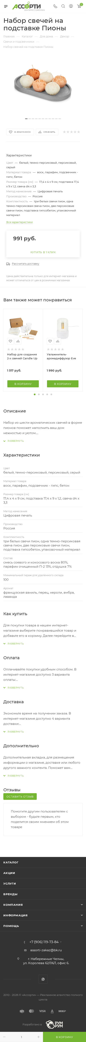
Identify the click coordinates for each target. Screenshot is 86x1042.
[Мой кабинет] (71, 7)
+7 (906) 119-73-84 (44, 942)
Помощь (11, 926)
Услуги (9, 883)
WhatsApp (43, 979)
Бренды (10, 894)
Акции (9, 873)
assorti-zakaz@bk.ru (46, 950)
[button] (35, 394)
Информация (15, 915)
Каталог (11, 862)
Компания (13, 904)
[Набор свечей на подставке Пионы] (43, 84)
